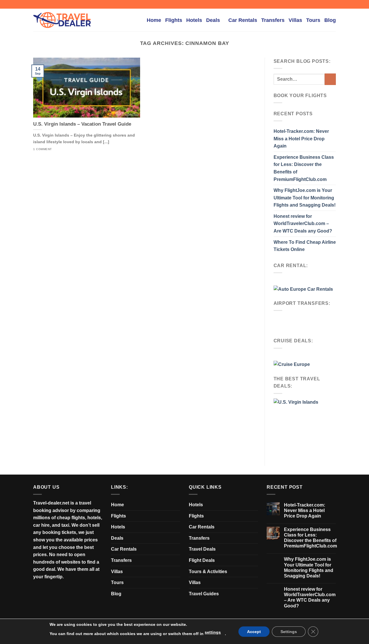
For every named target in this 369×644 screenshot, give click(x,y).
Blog (330, 20)
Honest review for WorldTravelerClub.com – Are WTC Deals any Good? (303, 223)
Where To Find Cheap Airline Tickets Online (305, 246)
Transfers (273, 20)
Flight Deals (202, 560)
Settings (288, 631)
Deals (213, 20)
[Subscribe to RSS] (333, 4)
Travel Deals (202, 549)
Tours (313, 20)
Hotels (194, 20)
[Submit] (330, 79)
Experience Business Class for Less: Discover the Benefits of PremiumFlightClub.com (304, 168)
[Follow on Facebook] (316, 4)
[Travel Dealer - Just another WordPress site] (62, 20)
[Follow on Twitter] (327, 4)
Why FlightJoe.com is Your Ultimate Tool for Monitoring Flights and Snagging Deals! (305, 197)
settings (213, 632)
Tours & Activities (208, 571)
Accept (254, 631)
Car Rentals (242, 20)
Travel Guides (204, 593)
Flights (173, 20)
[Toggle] (178, 538)
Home (154, 20)
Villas (295, 20)
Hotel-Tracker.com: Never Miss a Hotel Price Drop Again (301, 138)
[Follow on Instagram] (322, 4)
